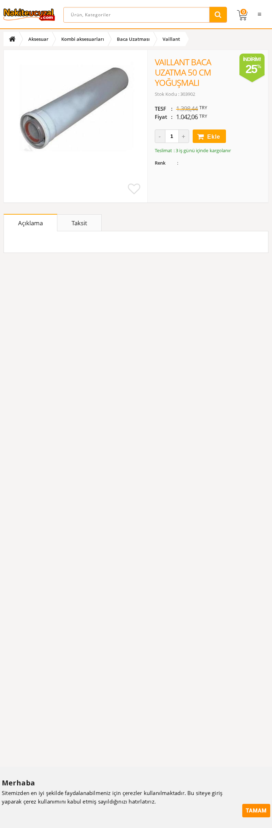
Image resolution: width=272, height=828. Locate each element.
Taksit (79, 223)
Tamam (256, 810)
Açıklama (30, 223)
